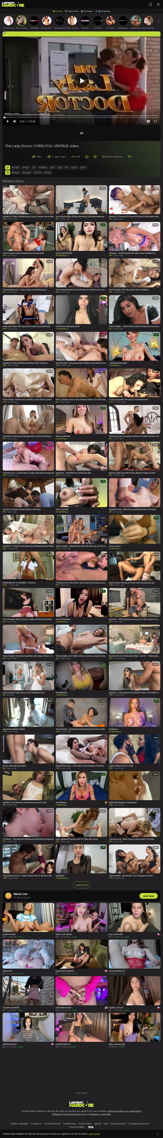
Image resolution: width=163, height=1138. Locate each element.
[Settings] (148, 121)
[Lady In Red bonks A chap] (134, 752)
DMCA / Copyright (19, 1123)
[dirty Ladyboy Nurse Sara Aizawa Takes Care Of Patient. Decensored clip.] (81, 385)
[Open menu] (158, 4)
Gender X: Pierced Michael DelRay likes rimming (25, 363)
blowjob (15, 167)
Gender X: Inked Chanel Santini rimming (21, 509)
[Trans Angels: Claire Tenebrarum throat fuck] (28, 239)
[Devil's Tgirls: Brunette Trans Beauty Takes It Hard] (134, 459)
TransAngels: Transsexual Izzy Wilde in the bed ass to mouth (80, 363)
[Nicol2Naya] (81, 788)
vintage (25, 167)
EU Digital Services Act (139, 1123)
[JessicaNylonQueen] (81, 957)
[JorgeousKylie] (28, 920)
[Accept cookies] (157, 1134)
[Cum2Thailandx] (81, 605)
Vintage (47, 172)
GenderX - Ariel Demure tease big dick (73, 473)
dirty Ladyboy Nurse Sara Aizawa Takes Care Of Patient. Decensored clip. (81, 399)
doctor (74, 167)
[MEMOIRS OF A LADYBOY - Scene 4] (28, 569)
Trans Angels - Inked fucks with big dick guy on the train (81, 546)
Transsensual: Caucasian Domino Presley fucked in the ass (134, 436)
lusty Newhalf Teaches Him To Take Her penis (77, 839)
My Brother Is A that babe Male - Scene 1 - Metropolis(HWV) (134, 656)
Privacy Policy (84, 1123)
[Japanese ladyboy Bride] (28, 715)
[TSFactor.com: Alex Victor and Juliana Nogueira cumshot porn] (81, 569)
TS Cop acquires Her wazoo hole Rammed (128, 399)
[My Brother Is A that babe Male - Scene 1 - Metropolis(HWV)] (134, 642)
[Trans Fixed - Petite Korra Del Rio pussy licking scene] (28, 385)
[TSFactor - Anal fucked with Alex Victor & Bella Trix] (134, 239)
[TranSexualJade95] (28, 994)
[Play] (81, 81)
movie (83, 167)
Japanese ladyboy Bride (14, 729)
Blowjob (15, 172)
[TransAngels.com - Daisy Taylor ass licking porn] (28, 276)
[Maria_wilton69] (81, 422)
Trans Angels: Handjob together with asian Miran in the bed (28, 656)
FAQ (106, 1123)
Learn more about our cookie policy (124, 1111)
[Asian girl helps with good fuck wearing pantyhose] (28, 312)
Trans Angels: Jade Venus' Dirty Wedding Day (24, 693)
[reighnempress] (28, 1030)
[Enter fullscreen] (155, 121)
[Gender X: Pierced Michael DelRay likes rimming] (28, 349)
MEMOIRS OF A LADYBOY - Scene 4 (19, 583)
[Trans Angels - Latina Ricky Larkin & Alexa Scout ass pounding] (134, 312)
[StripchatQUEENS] (81, 239)
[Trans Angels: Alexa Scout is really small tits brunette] (28, 605)
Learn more (94, 1133)
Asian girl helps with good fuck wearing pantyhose (26, 326)
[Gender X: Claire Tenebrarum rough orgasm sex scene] (28, 202)
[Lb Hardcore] (13, 4)
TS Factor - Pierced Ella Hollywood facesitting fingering (28, 839)
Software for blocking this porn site (69, 1114)
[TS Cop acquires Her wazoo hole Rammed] (134, 385)
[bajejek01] (81, 862)
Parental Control (118, 1123)
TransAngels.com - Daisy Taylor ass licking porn (25, 290)
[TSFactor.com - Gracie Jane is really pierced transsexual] (28, 459)
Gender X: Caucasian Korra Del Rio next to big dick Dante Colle (134, 693)
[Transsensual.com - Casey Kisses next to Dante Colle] (28, 862)
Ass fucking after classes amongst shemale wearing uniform (81, 216)
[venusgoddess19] (134, 957)
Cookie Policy (69, 1123)
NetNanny (94, 1114)
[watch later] (6, 189)
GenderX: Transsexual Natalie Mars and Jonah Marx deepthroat (28, 436)
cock (52, 167)
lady (60, 167)
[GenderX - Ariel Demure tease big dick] (81, 459)
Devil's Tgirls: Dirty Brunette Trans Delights (129, 290)
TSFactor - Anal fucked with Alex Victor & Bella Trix (132, 253)
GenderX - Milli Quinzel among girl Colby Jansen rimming (134, 619)
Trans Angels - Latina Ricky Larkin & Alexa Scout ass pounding (134, 326)
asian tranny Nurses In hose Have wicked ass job (132, 583)
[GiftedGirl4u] (81, 678)
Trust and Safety (76, 1126)
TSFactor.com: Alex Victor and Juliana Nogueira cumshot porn (81, 583)
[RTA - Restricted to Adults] (91, 1127)
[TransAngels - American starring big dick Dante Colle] (81, 715)
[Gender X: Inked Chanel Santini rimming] (28, 495)
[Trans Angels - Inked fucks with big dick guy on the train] (81, 532)
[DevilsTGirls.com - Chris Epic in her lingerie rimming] (81, 752)
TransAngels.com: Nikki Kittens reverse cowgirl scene (80, 656)
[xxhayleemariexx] (81, 994)
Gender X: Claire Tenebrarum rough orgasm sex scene (28, 216)
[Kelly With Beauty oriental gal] (134, 788)
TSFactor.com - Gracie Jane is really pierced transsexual (28, 473)
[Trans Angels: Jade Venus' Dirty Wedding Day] (28, 678)
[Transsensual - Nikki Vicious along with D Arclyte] (134, 825)
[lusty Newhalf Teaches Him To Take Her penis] (81, 825)
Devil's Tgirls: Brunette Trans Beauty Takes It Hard (132, 473)
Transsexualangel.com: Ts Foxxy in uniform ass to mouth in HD (81, 290)
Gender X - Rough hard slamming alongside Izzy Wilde (28, 546)
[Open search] (150, 4)
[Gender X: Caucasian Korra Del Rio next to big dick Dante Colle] (134, 678)
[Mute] (14, 121)
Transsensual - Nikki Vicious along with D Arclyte (131, 839)
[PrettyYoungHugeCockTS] (81, 312)
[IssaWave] (134, 715)
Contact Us (36, 1123)
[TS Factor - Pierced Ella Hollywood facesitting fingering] (28, 825)
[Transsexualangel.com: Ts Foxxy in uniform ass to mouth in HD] (81, 276)
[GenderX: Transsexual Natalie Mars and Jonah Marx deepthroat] (28, 422)
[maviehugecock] (81, 1030)
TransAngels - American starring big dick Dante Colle (80, 729)
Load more (81, 884)
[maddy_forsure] (134, 994)
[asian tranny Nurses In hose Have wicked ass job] (134, 569)
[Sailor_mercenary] (81, 920)
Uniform (37, 172)
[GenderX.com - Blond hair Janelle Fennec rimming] (134, 495)
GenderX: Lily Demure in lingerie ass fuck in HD (24, 802)
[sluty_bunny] (134, 532)
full (66, 167)
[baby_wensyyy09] (134, 1030)
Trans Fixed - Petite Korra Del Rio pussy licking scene (27, 399)
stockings (43, 167)
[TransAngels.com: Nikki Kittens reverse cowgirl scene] (81, 642)
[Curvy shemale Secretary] (28, 752)
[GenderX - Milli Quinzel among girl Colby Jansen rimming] (134, 605)
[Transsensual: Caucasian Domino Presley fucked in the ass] (134, 422)
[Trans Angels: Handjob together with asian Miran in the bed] (28, 642)
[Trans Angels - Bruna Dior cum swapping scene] (134, 862)
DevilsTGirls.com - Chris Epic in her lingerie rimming (80, 766)
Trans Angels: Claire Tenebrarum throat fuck (23, 253)
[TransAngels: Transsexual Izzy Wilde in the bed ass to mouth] (81, 349)
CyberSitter (105, 1114)
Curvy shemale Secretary (14, 766)
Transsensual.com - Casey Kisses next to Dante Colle (27, 876)
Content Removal (52, 1123)
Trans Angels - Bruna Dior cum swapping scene (131, 876)
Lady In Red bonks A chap (121, 766)
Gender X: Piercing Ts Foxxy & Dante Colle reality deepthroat (134, 216)
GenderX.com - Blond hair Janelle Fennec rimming (132, 509)
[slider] (81, 117)
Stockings (26, 172)
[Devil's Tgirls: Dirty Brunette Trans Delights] (134, 276)
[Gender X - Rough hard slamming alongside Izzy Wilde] (28, 532)
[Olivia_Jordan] (81, 495)
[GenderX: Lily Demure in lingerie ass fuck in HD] (28, 788)
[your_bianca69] (134, 920)
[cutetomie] (28, 957)
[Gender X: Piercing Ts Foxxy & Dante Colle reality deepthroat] (134, 202)
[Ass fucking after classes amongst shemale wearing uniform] (81, 202)
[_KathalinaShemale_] (134, 349)
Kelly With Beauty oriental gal (123, 802)
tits (33, 167)
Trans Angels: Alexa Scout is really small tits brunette (27, 619)
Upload (97, 1123)
